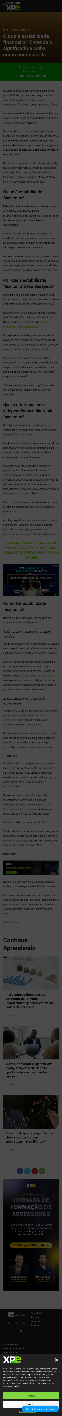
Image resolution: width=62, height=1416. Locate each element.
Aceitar (31, 1395)
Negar (31, 1404)
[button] (57, 1360)
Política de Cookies (27, 1411)
